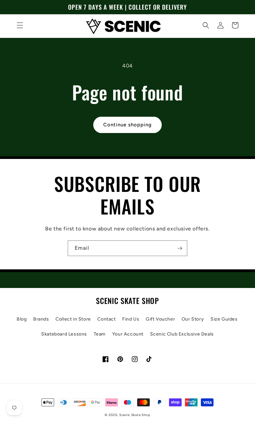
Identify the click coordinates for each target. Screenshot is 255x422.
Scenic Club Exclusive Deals (182, 334)
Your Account (127, 334)
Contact (106, 319)
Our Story (193, 319)
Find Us (130, 319)
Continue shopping (127, 125)
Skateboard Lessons (64, 334)
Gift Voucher (160, 319)
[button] (20, 25)
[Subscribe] (179, 248)
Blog (22, 319)
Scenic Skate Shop (134, 415)
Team (100, 334)
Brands (41, 319)
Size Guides (224, 319)
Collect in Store (73, 319)
